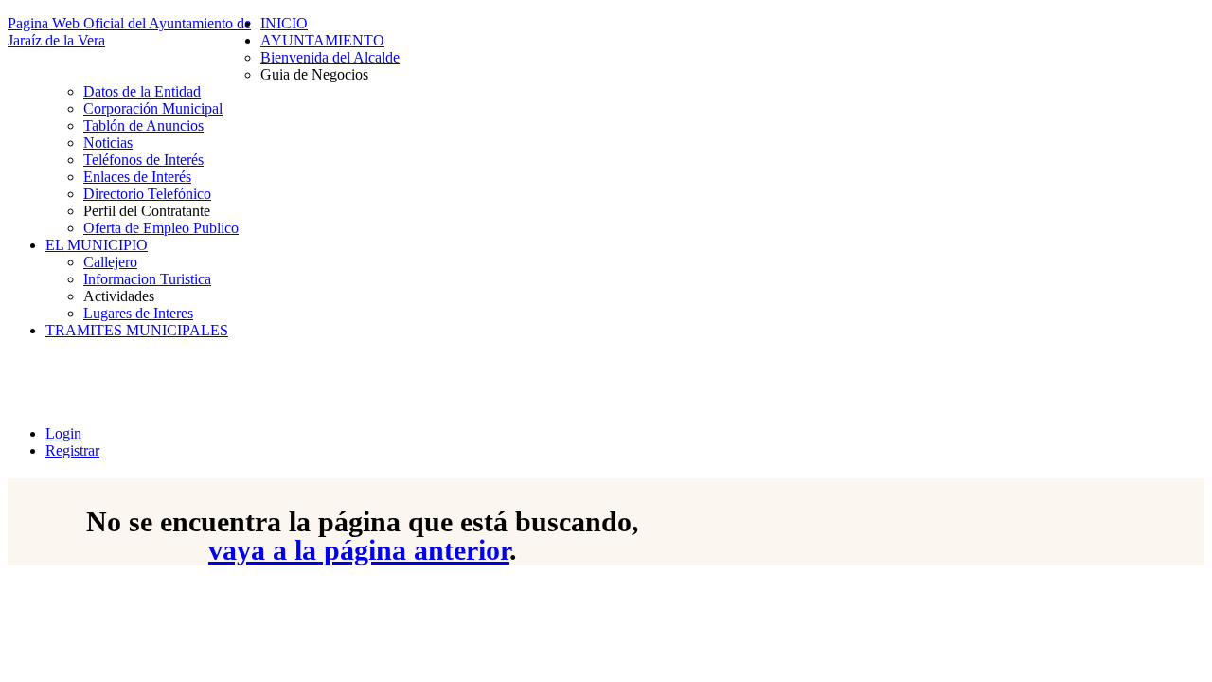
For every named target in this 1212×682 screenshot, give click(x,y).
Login (63, 433)
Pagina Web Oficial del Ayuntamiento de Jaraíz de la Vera (129, 31)
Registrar (72, 450)
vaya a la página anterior (358, 549)
